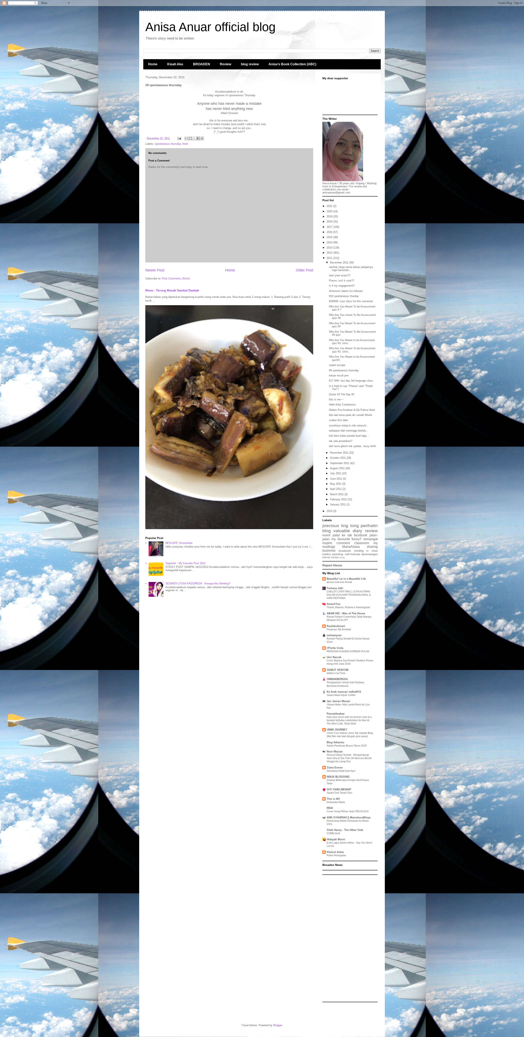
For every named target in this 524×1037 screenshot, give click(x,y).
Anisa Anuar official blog (210, 27)
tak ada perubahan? (340, 441)
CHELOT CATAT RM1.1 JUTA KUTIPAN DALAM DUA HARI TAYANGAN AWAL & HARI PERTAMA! (349, 595)
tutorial (326, 557)
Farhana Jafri (335, 588)
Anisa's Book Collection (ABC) (292, 64)
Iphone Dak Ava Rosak (339, 582)
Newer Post (154, 270)
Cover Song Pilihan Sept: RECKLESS (348, 811)
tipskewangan (369, 554)
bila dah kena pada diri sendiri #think (350, 415)
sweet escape (337, 365)
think (185, 143)
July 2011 (336, 473)
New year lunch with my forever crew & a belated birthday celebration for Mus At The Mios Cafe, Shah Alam (349, 720)
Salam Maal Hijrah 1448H (341, 695)
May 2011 (336, 483)
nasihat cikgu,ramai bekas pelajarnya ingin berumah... (351, 268)
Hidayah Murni (336, 839)
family (342, 557)
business (328, 550)
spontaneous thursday (168, 143)
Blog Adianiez (335, 742)
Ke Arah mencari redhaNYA (344, 691)
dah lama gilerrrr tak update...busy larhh (352, 446)
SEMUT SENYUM (337, 669)
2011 (330, 258)
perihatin (369, 525)
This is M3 (333, 798)
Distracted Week (336, 802)
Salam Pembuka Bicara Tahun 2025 (347, 745)
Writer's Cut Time (336, 673)
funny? (356, 539)
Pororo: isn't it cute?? (341, 280)
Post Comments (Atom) (176, 278)
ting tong (350, 525)
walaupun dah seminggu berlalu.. (348, 430)
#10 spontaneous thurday (344, 296)
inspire (327, 543)
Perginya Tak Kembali (339, 629)
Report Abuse (332, 565)
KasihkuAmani (336, 626)
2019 (330, 216)
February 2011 (339, 499)
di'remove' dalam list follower (346, 291)
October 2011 (338, 457)
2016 (330, 232)
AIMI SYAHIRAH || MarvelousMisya (348, 817)
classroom (361, 543)
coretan (335, 557)
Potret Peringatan (336, 855)
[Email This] (186, 138)
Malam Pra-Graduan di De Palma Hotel (352, 409)
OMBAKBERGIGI (337, 679)
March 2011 (337, 494)
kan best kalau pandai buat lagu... (349, 435)
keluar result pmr (339, 375)
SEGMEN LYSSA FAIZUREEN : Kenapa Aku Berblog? (197, 583)
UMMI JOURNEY (337, 729)
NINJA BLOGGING (338, 776)
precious (330, 525)
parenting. (338, 554)
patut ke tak (342, 535)
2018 (330, 221)
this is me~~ (336, 399)
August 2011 (338, 468)
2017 (330, 226)
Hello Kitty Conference (342, 404)
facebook (360, 535)
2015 (330, 237)
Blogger (277, 1025)
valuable (341, 530)
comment (343, 543)
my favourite (340, 539)
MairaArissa (351, 546)
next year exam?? (339, 275)
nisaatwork (344, 550)
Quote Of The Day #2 (341, 394)
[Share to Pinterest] (202, 138)
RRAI (330, 808)
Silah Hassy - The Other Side (345, 829)
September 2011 (340, 463)
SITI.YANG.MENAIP (339, 789)
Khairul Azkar (335, 852)
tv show (372, 550)
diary (357, 530)
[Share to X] (194, 138)
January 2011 (338, 504)
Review (225, 64)
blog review (250, 64)
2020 (330, 211)
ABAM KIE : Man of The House (346, 613)
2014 (330, 242)
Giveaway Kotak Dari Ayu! (341, 770)
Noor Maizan (335, 751)
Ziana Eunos (335, 767)
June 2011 (336, 478)
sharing (372, 546)
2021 (330, 206)
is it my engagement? (342, 285)
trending (359, 550)
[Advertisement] (350, 938)
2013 (330, 247)
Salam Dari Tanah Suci (339, 792)
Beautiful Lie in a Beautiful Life (346, 578)
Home (152, 64)
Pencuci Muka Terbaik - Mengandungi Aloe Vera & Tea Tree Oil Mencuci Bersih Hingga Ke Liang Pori (349, 758)
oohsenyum (334, 635)
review (371, 530)
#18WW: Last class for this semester (351, 301)
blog (326, 530)
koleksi (326, 554)
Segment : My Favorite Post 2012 (185, 563)
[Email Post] (179, 138)
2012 (330, 252)
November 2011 (339, 452)
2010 (330, 511)
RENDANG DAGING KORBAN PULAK (348, 651)
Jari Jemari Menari (338, 701)
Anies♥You (333, 603)
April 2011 (336, 488)
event (326, 535)
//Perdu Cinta (335, 648)
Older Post (304, 270)
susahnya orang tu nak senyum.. (348, 425)
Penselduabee (335, 713)
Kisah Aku (175, 64)
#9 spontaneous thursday (344, 370)
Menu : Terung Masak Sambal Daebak (172, 290)
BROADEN (201, 64)
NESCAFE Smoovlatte (178, 542)
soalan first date (338, 420)
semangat (370, 539)
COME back (333, 833)
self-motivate (352, 554)
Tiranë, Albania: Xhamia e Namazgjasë (348, 607)
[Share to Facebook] (198, 138)
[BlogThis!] (190, 138)
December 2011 (339, 262)
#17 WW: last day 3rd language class (351, 380)
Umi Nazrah (334, 657)
